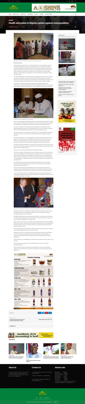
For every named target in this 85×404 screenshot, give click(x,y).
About (9, 1)
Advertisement (17, 1)
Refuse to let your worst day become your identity (66, 95)
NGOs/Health (11, 20)
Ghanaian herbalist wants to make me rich (45, 319)
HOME (10, 14)
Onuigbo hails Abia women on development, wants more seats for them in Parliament (66, 46)
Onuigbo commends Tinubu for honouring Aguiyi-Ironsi (66, 85)
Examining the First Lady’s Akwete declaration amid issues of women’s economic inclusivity (66, 71)
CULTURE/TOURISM (48, 14)
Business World (11, 355)
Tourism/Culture (46, 355)
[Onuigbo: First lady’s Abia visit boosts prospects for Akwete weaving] (68, 348)
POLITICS (36, 14)
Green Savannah (61, 48)
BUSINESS (41, 14)
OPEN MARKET (30, 14)
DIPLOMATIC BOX (16, 14)
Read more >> (18, 376)
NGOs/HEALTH (23, 14)
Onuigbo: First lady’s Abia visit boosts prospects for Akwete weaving (65, 92)
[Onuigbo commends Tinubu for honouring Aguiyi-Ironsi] (67, 57)
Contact (13, 1)
